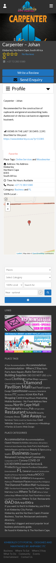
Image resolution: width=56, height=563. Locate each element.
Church (8, 379)
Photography (13, 408)
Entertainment (10, 471)
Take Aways (31, 415)
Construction (10, 383)
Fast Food (36, 387)
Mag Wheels (30, 398)
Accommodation (36, 365)
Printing (25, 409)
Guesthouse (20, 391)
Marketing (41, 397)
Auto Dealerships (19, 446)
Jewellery (21, 395)
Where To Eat (28, 491)
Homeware (32, 391)
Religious (46, 482)
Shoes (17, 416)
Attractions (33, 443)
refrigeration (39, 409)
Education (42, 467)
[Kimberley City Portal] (27, 10)
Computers (42, 379)
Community (38, 457)
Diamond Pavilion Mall (23, 384)
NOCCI (39, 474)
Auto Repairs (17, 371)
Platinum (8, 482)
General (27, 471)
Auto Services (34, 371)
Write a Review (28, 72)
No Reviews (28, 54)
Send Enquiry (31, 79)
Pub (31, 408)
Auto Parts (32, 446)
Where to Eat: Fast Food (27, 495)
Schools (31, 412)
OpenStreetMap (38, 253)
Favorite (13, 153)
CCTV (49, 375)
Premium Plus (36, 482)
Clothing (18, 379)
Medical (31, 474)
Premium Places (22, 481)
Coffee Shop (31, 379)
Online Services (24, 159)
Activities (24, 442)
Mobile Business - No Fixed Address (23, 401)
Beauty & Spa (37, 449)
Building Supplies (15, 375)
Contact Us (27, 556)
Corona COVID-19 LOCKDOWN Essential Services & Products (23, 463)
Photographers (38, 478)
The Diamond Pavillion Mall (20, 484)
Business (19, 189)
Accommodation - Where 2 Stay (23, 368)
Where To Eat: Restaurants (36, 498)
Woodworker (43, 159)
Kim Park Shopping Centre (24, 396)
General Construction (40, 471)
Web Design (28, 426)
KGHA (29, 394)
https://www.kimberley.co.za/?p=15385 (24, 138)
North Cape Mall (26, 404)
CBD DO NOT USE (36, 375)
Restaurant (15, 411)
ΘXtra (29, 502)
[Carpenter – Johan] (29, 223)
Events (36, 553)
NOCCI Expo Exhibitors (18, 478)
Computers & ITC (12, 461)
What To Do (14, 492)
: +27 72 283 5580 (15, 61)
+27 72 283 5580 (24, 184)
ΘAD (9, 502)
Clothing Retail (23, 457)
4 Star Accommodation (15, 365)
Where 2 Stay (39, 550)
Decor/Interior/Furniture (26, 467)
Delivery (19, 383)
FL (29, 189)
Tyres (15, 420)
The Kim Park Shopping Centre (21, 488)
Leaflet (19, 253)
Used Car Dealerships (28, 420)
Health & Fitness (11, 475)
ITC (14, 394)
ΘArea (19, 502)
